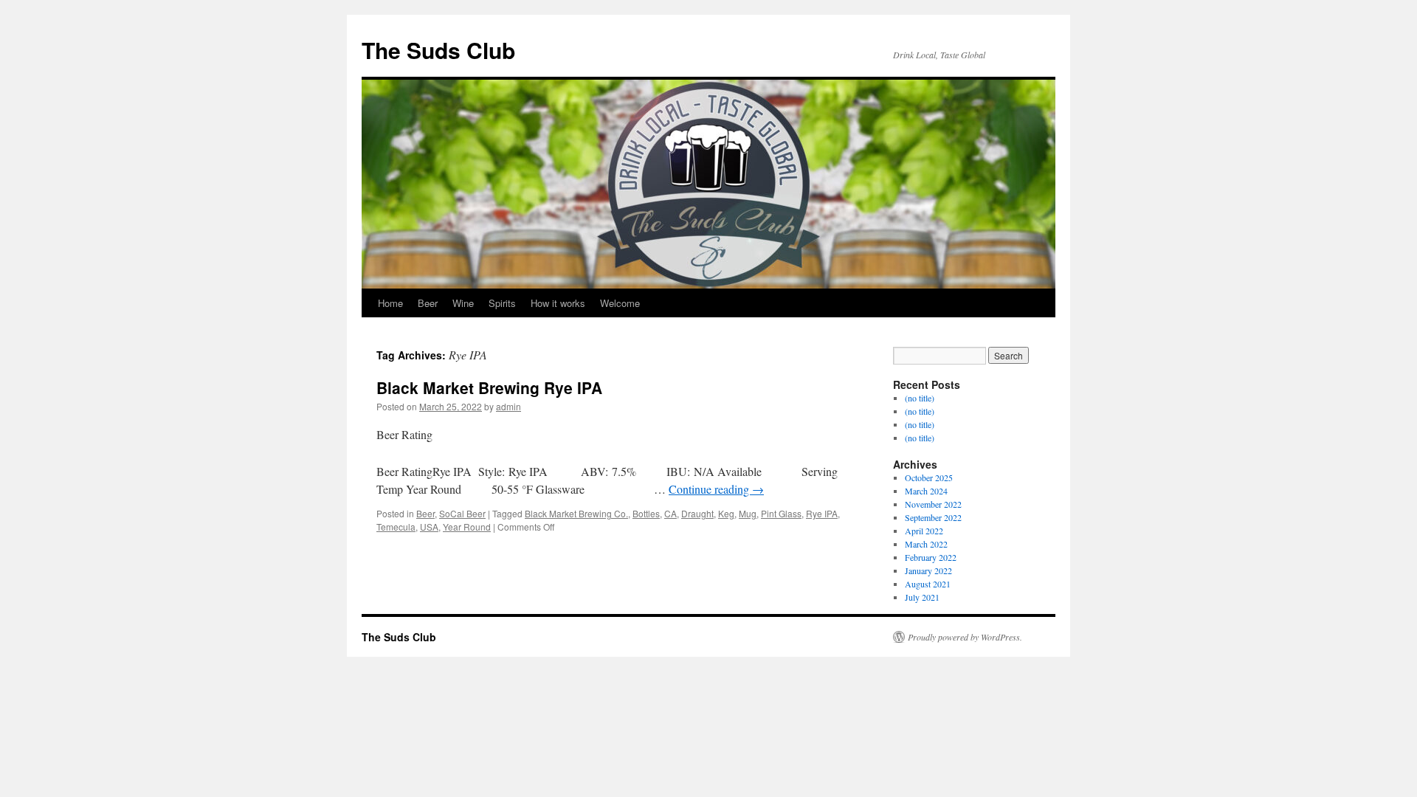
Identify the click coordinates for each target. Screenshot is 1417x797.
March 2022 (926, 544)
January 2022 (928, 570)
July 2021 (922, 597)
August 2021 (928, 584)
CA (670, 513)
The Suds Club (438, 50)
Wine (463, 303)
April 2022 (924, 530)
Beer (428, 303)
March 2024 (926, 491)
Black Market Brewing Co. (576, 513)
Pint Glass (781, 513)
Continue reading (716, 489)
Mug (747, 513)
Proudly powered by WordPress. (965, 637)
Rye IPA (822, 513)
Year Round (467, 526)
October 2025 (929, 477)
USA (429, 526)
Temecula (396, 526)
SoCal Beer (462, 513)
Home (390, 303)
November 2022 (933, 504)
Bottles (646, 513)
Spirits (502, 303)
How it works (558, 303)
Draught (697, 513)
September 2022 (933, 517)
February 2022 (930, 557)
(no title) (919, 398)
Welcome (620, 303)
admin (508, 406)
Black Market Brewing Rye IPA (489, 387)
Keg (726, 513)
